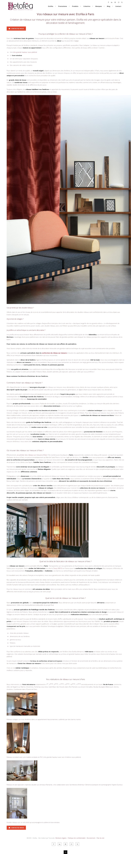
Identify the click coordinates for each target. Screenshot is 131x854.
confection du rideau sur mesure (54, 353)
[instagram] (118, 2)
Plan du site (100, 838)
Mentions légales (61, 838)
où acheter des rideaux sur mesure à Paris (32, 455)
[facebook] (108, 2)
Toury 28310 (57, 568)
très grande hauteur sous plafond (25, 52)
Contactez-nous (17, 28)
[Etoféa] (20, 11)
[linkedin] (112, 2)
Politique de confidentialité (76, 838)
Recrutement (91, 838)
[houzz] (122, 2)
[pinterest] (115, 2)
